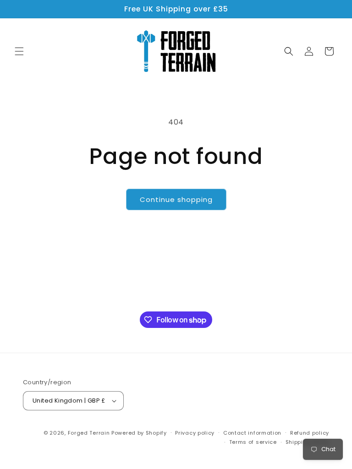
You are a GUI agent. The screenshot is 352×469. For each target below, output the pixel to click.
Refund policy (309, 432)
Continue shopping (176, 199)
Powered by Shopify (139, 432)
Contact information (252, 432)
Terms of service (253, 442)
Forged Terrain (89, 432)
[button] (19, 51)
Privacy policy (194, 432)
